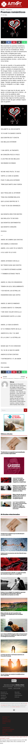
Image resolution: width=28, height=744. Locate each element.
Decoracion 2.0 (5, 717)
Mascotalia (17, 692)
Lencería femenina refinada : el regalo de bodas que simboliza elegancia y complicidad (19, 480)
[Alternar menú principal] (25, 4)
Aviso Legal (19, 736)
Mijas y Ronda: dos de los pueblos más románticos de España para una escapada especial (19, 496)
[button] (14, 710)
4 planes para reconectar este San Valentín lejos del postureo (13, 553)
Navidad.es (3, 695)
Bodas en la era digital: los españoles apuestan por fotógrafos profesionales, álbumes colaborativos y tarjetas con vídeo (20, 488)
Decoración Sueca (6, 720)
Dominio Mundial (4, 693)
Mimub (4, 732)
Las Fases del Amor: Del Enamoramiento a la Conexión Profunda (12, 655)
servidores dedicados (16, 706)
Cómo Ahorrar (18, 693)
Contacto (10, 688)
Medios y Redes (20, 685)
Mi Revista (17, 697)
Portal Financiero (18, 695)
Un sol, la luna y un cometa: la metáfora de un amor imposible (12, 675)
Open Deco (5, 718)
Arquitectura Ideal (6, 721)
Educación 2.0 (4, 692)
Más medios (5, 734)
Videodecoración (6, 727)
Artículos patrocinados (8, 686)
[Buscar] (25, 410)
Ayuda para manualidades (8, 729)
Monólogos (3, 698)
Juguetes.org (4, 697)
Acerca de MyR (16, 688)
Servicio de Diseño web (19, 686)
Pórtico (4, 723)
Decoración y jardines (7, 731)
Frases (3, 9)
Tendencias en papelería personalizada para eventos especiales (13, 452)
